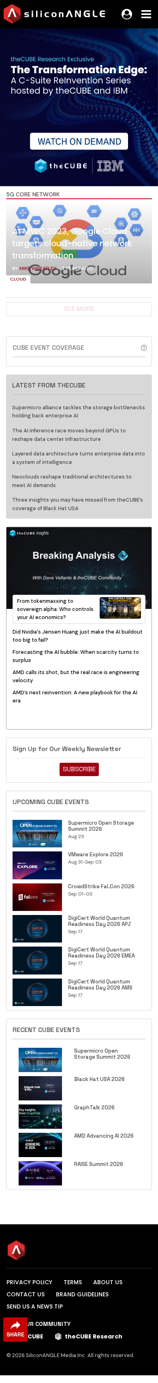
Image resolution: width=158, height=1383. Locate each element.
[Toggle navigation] (146, 14)
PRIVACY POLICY (29, 1282)
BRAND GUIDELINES (82, 1294)
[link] (79, 244)
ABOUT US (107, 1282)
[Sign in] (127, 14)
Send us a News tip (34, 1306)
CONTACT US (25, 1294)
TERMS (73, 1282)
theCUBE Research (93, 1336)
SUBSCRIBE (79, 769)
